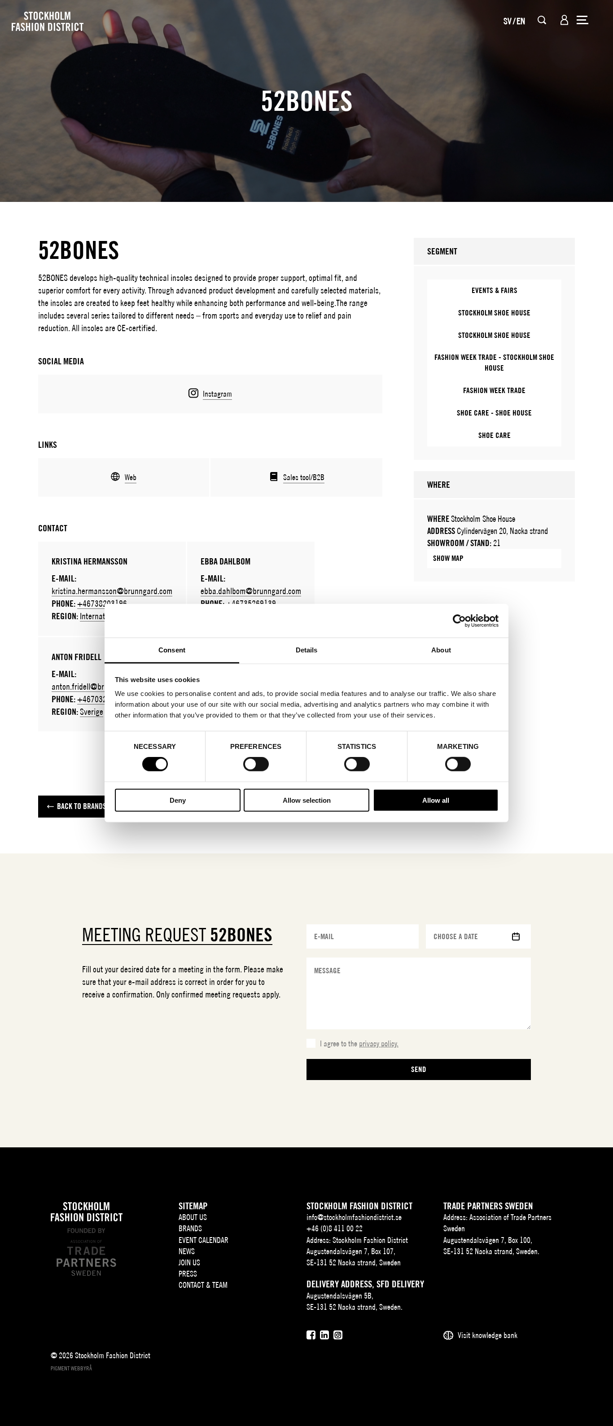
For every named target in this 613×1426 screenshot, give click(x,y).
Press (188, 1273)
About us (193, 1217)
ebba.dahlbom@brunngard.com (251, 591)
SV (508, 21)
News (187, 1251)
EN (521, 21)
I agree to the (359, 1043)
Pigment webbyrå (71, 1368)
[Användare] (564, 20)
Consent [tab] (171, 650)
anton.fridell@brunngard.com (99, 686)
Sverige (91, 711)
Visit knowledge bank (487, 1335)
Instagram (217, 393)
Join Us (189, 1262)
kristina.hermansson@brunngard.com (112, 591)
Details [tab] (307, 650)
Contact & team (203, 1285)
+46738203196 (102, 603)
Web (130, 477)
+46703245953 (102, 699)
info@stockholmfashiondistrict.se (354, 1217)
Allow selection (307, 800)
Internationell (101, 616)
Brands (190, 1228)
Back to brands (81, 806)
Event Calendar (203, 1240)
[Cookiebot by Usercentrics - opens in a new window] (459, 620)
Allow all (435, 800)
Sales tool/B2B (303, 477)
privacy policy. (378, 1043)
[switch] (256, 764)
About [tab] (441, 650)
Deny (178, 800)
